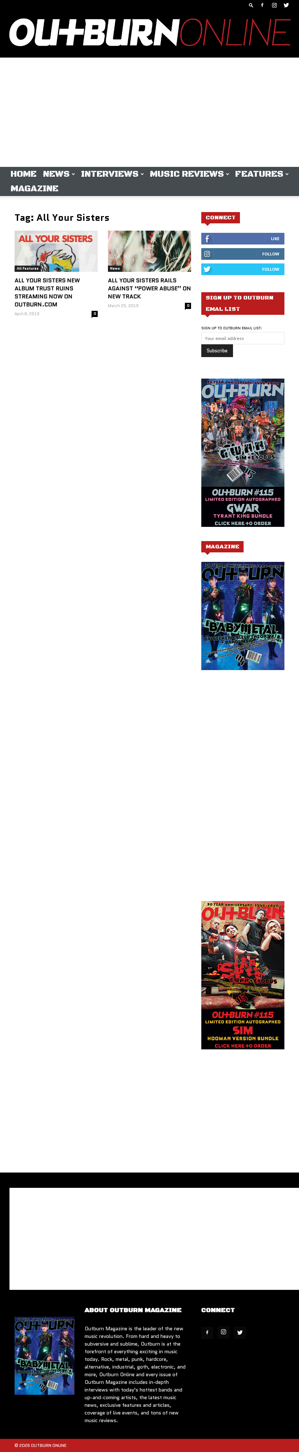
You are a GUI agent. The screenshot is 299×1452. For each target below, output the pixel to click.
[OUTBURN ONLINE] (149, 34)
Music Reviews (187, 174)
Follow (270, 254)
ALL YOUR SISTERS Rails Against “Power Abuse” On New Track (149, 288)
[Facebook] (262, 5)
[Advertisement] (149, 112)
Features (259, 174)
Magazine (34, 188)
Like (275, 238)
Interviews (110, 174)
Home (23, 174)
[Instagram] (274, 5)
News (56, 174)
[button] (251, 5)
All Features (28, 268)
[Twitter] (286, 5)
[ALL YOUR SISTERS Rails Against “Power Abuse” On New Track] (149, 251)
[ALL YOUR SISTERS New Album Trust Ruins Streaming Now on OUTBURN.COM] (56, 251)
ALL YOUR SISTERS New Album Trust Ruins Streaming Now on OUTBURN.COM (47, 292)
